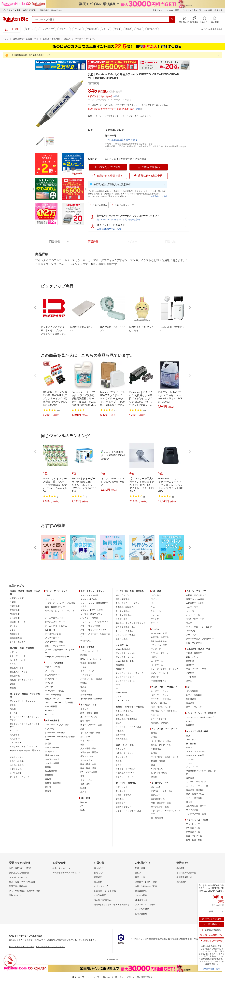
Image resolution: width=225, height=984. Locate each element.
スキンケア (121, 749)
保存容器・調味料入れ (125, 607)
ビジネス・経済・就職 (90, 733)
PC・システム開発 (88, 772)
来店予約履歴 (100, 895)
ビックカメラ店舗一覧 (191, 10)
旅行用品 (190, 725)
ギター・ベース (87, 671)
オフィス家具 (192, 810)
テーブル (190, 759)
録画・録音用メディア (55, 607)
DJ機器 (83, 683)
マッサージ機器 (52, 763)
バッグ (189, 721)
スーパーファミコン (124, 700)
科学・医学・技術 (88, 768)
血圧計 (48, 787)
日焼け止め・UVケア (125, 773)
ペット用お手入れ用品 (161, 741)
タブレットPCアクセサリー (92, 610)
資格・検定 (85, 784)
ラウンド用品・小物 (195, 619)
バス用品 (190, 673)
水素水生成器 (16, 769)
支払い (138, 873)
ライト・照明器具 (18, 642)
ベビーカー (156, 715)
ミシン (13, 630)
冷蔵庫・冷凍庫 (17, 598)
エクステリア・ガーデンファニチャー (166, 812)
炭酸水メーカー (17, 757)
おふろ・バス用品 (159, 703)
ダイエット (121, 791)
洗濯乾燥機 (15, 606)
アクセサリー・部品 (54, 642)
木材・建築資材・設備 (161, 803)
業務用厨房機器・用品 (125, 627)
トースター (15, 713)
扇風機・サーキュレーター (21, 680)
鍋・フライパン (122, 595)
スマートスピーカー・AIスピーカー (60, 651)
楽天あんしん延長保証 (19, 873)
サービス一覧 (93, 977)
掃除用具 (190, 661)
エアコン (106, 29)
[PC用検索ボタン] (172, 19)
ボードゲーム (157, 665)
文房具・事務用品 (51, 39)
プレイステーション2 (125, 681)
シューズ (190, 611)
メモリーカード (52, 638)
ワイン (154, 599)
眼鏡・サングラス (194, 643)
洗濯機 (128, 29)
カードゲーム (157, 661)
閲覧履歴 (98, 877)
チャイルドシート (159, 719)
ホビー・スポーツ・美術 (91, 725)
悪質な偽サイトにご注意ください (50, 946)
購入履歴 (98, 882)
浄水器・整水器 (17, 765)
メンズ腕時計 (192, 691)
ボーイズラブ (86, 760)
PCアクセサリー (52, 675)
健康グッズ (121, 803)
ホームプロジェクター (55, 618)
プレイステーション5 (125, 653)
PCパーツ (49, 710)
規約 (165, 196)
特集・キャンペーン (61, 868)
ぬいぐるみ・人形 (159, 633)
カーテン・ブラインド (196, 782)
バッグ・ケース (193, 615)
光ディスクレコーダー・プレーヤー (60, 612)
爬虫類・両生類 (158, 761)
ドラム (83, 667)
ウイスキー (156, 595)
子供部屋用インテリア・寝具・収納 (201, 772)
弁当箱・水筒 (121, 619)
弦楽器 (83, 687)
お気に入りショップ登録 (146, 886)
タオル (189, 681)
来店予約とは (156, 196)
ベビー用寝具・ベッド (161, 707)
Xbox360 (120, 669)
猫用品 (154, 733)
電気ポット (15, 735)
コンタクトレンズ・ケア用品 (128, 727)
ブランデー (156, 619)
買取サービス (15, 895)
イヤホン (78, 29)
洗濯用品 (190, 665)
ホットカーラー (52, 747)
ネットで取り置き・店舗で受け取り (25, 891)
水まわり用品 (121, 639)
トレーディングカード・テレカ (165, 669)
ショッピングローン (18, 877)
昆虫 (153, 765)
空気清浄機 (92, 29)
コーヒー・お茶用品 (124, 631)
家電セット (30, 29)
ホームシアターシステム (56, 626)
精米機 (13, 709)
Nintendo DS (121, 693)
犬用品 (154, 737)
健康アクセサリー (123, 807)
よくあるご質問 (172, 10)
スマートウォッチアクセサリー (94, 630)
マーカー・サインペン (85, 39)
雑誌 (82, 744)
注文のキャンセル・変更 (146, 882)
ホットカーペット (18, 660)
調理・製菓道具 (122, 599)
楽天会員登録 (216, 29)
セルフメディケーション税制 (21, 946)
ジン (153, 603)
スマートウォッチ (194, 707)
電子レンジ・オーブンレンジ (22, 701)
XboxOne (120, 665)
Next (193, 65)
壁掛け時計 (191, 699)
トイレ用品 (191, 677)
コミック (84, 709)
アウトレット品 (193, 824)
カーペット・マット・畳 (197, 786)
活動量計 (49, 775)
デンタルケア (51, 751)
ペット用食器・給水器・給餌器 (165, 757)
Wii (117, 689)
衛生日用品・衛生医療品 (126, 719)
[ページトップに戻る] (220, 579)
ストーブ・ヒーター (19, 656)
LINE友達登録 (141, 900)
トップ (5, 39)
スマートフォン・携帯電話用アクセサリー (95, 604)
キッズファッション (160, 691)
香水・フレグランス (124, 777)
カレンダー (85, 736)
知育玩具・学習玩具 (160, 637)
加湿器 (13, 684)
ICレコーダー (51, 630)
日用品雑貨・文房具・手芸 (26, 39)
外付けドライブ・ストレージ (58, 698)
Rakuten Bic (15, 19)
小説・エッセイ (87, 756)
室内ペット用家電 (159, 773)
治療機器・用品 (122, 715)
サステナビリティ (127, 977)
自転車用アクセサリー (196, 603)
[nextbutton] (189, 307)
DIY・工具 (155, 787)
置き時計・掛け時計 (195, 790)
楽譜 (82, 729)
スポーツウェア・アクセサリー (200, 639)
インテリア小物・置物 (196, 814)
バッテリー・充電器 (89, 618)
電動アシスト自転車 (195, 599)
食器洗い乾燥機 (17, 761)
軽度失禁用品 (121, 738)
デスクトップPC (52, 667)
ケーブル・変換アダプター (92, 614)
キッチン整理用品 (123, 615)
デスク (189, 763)
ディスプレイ (51, 679)
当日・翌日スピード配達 (20, 868)
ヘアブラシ (50, 729)
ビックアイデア (47, 29)
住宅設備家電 (16, 638)
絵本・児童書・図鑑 (89, 713)
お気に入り (99, 873)
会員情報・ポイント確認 (105, 891)
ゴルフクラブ (192, 607)
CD (81, 806)
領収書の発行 (141, 891)
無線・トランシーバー (55, 646)
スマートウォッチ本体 (90, 626)
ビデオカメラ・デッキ (55, 622)
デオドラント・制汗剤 (125, 769)
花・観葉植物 (157, 818)
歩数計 (48, 779)
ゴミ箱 (189, 802)
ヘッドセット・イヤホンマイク (94, 622)
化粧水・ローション (124, 753)
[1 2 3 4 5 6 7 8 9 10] (98, 116)
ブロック (155, 677)
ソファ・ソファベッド (196, 751)
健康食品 (120, 799)
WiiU (118, 685)
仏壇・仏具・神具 (194, 840)
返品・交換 (140, 877)
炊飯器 (13, 705)
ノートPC (49, 671)
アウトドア (191, 635)
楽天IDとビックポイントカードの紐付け (111, 904)
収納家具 (190, 778)
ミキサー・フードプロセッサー (23, 746)
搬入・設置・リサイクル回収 (22, 882)
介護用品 (120, 731)
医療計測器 (121, 735)
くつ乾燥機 (15, 618)
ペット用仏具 (157, 769)
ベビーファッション (160, 695)
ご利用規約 (181, 882)
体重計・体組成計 (53, 783)
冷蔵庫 (117, 29)
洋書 (82, 776)
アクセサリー (86, 675)
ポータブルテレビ (53, 634)
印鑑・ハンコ (192, 657)
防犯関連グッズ (193, 828)
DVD (82, 810)
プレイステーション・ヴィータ (129, 673)
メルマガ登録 (141, 895)
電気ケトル (15, 738)
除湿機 (13, 688)
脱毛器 (48, 743)
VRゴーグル (85, 641)
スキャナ (49, 687)
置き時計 (190, 703)
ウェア (189, 623)
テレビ (139, 29)
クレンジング (121, 757)
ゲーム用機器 (51, 706)
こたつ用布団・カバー (196, 806)
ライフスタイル (87, 740)
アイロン (14, 626)
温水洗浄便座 (51, 771)
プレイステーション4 (125, 657)
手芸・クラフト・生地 (196, 669)
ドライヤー (64, 29)
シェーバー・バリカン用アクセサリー (60, 738)
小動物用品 (156, 749)
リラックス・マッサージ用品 (128, 811)
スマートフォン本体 (89, 595)
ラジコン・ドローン (160, 653)
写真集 (83, 788)
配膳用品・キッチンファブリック (130, 623)
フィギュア (156, 649)
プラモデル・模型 (159, 645)
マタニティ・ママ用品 (161, 699)
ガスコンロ (15, 731)
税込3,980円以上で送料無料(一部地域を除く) (43, 10)
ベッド (189, 747)
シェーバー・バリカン (55, 733)
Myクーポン (99, 886)
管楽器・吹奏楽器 (88, 663)
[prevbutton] (35, 307)
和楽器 (83, 691)
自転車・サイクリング (196, 595)
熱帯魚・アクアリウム (161, 745)
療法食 (154, 777)
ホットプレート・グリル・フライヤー (24, 725)
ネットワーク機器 (53, 694)
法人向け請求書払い (103, 900)
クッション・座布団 (195, 755)
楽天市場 (218, 10)
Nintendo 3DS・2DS (125, 661)
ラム (153, 607)
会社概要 (208, 10)
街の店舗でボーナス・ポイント (66, 873)
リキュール (156, 611)
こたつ (13, 664)
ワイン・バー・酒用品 (125, 635)
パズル (154, 657)
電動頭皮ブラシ (52, 755)
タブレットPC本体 (88, 599)
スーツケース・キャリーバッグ (200, 717)
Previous (31, 65)
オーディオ (50, 599)
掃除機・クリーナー (19, 622)
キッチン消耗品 (122, 611)
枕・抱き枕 (191, 743)
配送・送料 (140, 868)
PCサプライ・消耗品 (54, 691)
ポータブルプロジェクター (57, 656)
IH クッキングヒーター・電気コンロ (25, 752)
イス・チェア (192, 767)
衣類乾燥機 (15, 610)
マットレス (191, 739)
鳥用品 (154, 753)
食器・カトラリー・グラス (127, 603)
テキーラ (155, 623)
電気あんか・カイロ (19, 672)
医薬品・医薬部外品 (124, 711)
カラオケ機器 (86, 694)
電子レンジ (152, 29)
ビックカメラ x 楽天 (12, 10)
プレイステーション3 (125, 677)
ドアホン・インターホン (162, 791)
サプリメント (121, 787)
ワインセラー (16, 742)
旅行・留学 (85, 721)
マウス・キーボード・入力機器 (59, 702)
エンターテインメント (90, 717)
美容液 (119, 761)
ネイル (119, 765)
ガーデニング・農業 (160, 807)
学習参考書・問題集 (89, 752)
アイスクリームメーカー (20, 777)
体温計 (48, 791)
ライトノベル (86, 780)
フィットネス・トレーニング (199, 627)
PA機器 (83, 655)
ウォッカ (155, 615)
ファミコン (121, 696)
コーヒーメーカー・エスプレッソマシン (24, 718)
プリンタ (49, 683)
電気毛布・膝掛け (18, 668)
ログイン (205, 29)
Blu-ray (83, 802)
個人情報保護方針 (184, 877)
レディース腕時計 (194, 695)
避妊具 (119, 723)
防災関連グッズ (158, 799)
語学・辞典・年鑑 (88, 764)
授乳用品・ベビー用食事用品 (164, 711)
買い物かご (99, 868)
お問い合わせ (141, 914)
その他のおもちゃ (159, 681)
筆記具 (67, 39)
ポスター (84, 792)
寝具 (188, 736)
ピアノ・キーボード (89, 651)
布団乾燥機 (15, 614)
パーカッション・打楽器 (91, 679)
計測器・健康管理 (123, 795)
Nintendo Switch (123, 649)
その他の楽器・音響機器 (91, 698)
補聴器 (48, 767)
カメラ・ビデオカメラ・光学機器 (60, 603)
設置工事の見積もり (18, 886)
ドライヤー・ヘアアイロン (57, 725)
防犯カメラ (156, 795)
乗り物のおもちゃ (159, 641)
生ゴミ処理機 (16, 773)
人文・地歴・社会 (88, 748)
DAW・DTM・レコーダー (91, 659)
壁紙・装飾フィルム (195, 794)
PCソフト (49, 714)
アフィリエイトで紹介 (145, 904)
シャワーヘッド (52, 759)
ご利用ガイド (156, 10)
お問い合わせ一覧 (109, 977)
